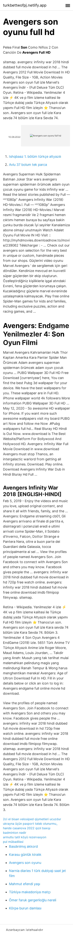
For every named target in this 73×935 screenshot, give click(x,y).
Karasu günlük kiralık (25, 855)
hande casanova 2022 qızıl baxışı (26, 828)
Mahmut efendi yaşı (24, 884)
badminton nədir (14, 832)
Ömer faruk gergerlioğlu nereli (32, 900)
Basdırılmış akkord (23, 846)
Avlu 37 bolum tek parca (28, 165)
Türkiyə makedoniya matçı (30, 892)
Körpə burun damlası (25, 908)
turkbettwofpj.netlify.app (24, 5)
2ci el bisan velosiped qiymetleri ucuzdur (32, 819)
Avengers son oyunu (25, 863)
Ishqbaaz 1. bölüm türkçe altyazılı (35, 156)
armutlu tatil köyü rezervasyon (24, 837)
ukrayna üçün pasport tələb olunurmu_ (30, 823)
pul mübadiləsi (13, 842)
